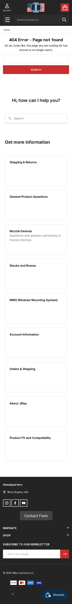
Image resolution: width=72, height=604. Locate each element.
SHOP (7, 535)
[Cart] (65, 7)
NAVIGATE (10, 528)
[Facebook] (15, 503)
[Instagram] (6, 503)
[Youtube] (23, 503)
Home (7, 29)
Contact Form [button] (36, 515)
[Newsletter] (64, 554)
